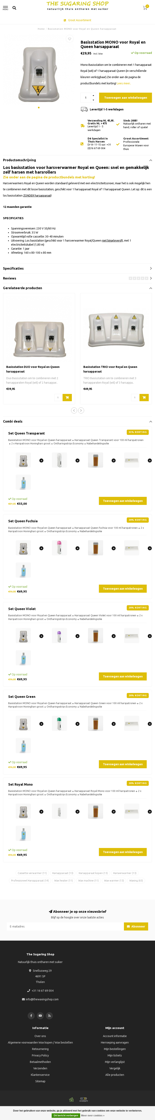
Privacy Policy (40, 1055)
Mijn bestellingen (115, 1049)
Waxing (136, 880)
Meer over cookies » (93, 1115)
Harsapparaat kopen (93, 873)
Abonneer (138, 926)
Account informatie (115, 1036)
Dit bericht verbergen (66, 1115)
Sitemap (40, 1081)
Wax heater (63, 880)
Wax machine (88, 880)
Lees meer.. (124, 83)
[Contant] (71, 1100)
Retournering (40, 1049)
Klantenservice (40, 1074)
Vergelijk (114, 1068)
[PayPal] (84, 1100)
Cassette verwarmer (32, 873)
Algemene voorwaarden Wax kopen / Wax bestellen (40, 1042)
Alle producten (114, 1074)
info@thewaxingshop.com (42, 999)
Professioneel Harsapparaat (30, 880)
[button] (39, 107)
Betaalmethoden (40, 1061)
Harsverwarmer (124, 873)
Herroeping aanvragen (115, 1042)
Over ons (40, 1036)
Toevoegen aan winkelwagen (125, 97)
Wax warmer (114, 880)
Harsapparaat (62, 873)
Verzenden (40, 1068)
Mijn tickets (115, 1055)
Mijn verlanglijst (115, 1061)
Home (41, 29)
